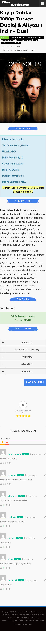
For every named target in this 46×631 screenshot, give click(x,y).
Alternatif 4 (26, 364)
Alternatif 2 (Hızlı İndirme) (27, 350)
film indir (18, 624)
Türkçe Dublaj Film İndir (10, 42)
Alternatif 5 (27, 371)
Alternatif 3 (27, 357)
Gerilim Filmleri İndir (35, 37)
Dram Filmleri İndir (17, 37)
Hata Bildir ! (35, 382)
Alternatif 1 (27, 342)
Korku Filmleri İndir (9, 40)
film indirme (26, 624)
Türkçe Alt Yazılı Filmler (28, 40)
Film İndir (4, 37)
